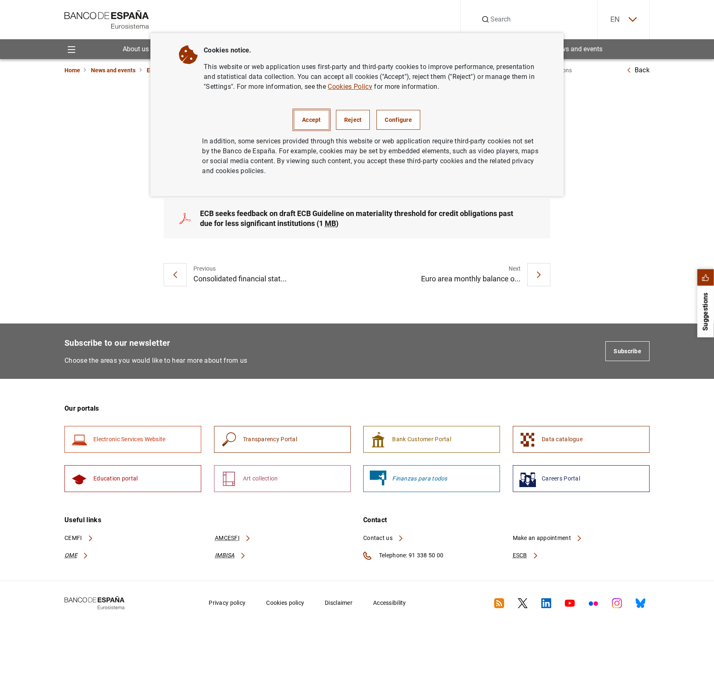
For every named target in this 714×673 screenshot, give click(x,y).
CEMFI (73, 538)
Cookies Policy (350, 86)
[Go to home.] (106, 19)
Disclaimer (338, 602)
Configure (398, 120)
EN (615, 19)
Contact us (378, 538)
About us (136, 49)
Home (72, 70)
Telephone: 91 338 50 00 (410, 555)
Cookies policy (285, 602)
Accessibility (389, 602)
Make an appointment (543, 538)
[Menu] (71, 49)
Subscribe (627, 351)
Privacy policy (227, 602)
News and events (577, 49)
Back (642, 70)
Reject (353, 120)
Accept (311, 120)
